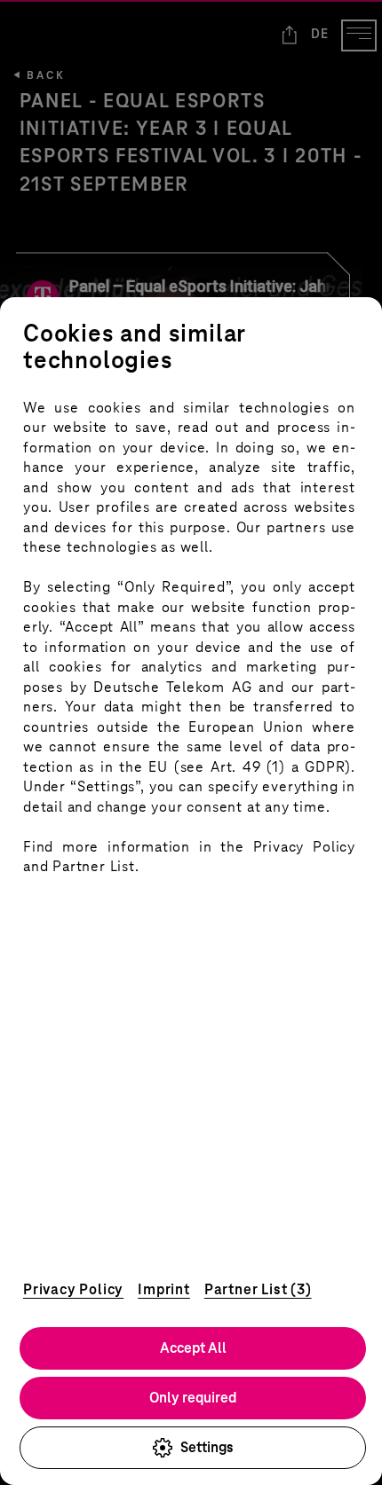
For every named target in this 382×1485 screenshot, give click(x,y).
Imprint (164, 1289)
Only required (192, 1397)
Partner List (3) (258, 1289)
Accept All (193, 1348)
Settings (207, 1447)
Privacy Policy (73, 1289)
